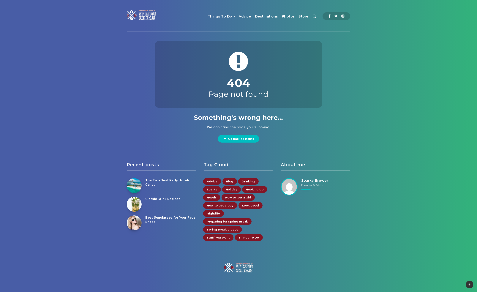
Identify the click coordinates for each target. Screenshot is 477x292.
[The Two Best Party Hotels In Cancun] (134, 185)
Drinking (248, 181)
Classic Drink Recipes (163, 199)
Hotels (212, 197)
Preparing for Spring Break (227, 221)
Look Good (250, 205)
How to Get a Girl (238, 197)
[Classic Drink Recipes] (134, 204)
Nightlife (213, 213)
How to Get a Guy (220, 205)
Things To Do (220, 16)
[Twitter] (336, 16)
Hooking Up (254, 189)
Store (303, 16)
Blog (229, 181)
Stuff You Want (218, 237)
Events (212, 189)
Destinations (266, 16)
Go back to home (240, 139)
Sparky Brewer (314, 181)
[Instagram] (342, 16)
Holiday (231, 189)
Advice (245, 16)
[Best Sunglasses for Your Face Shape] (134, 222)
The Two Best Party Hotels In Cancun (169, 182)
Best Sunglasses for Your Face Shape (170, 220)
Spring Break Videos (222, 229)
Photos (288, 16)
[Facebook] (329, 16)
